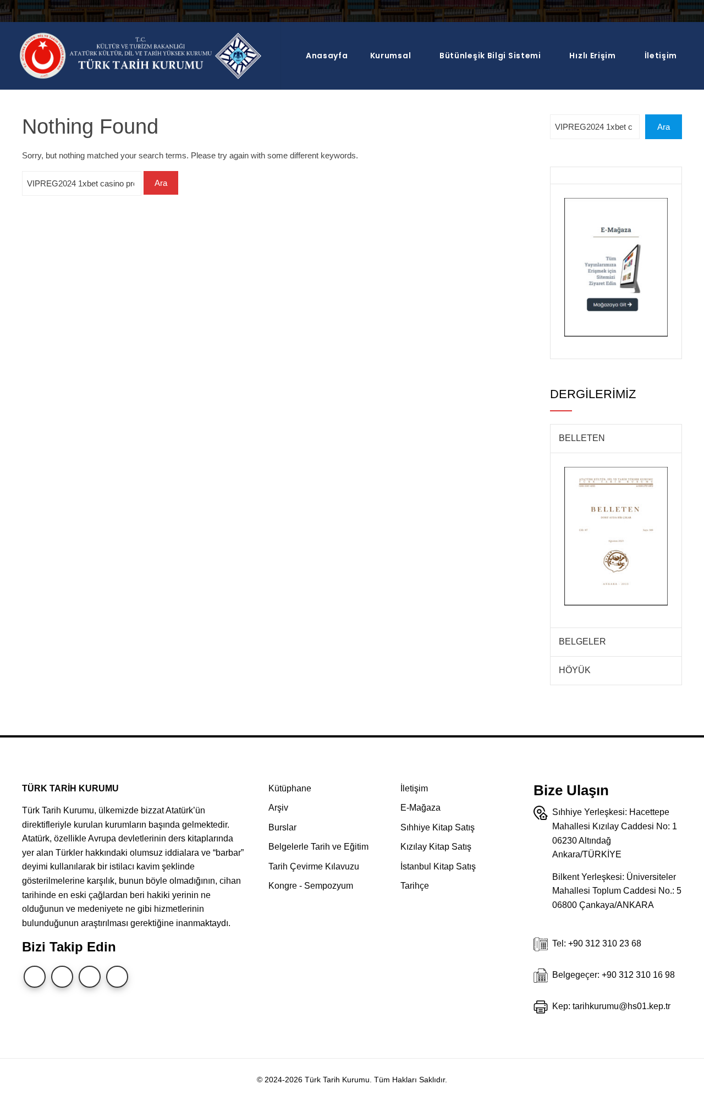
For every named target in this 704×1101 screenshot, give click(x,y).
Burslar (282, 827)
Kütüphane (289, 788)
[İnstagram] (62, 977)
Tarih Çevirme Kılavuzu (313, 866)
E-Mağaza (420, 807)
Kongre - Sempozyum (310, 885)
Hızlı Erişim (592, 55)
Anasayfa (327, 55)
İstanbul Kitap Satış (438, 866)
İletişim (661, 55)
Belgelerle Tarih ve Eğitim (318, 846)
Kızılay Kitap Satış (435, 846)
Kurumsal (390, 55)
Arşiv (278, 807)
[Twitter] (35, 977)
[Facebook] (117, 977)
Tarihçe (414, 885)
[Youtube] (90, 977)
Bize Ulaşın (571, 790)
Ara (663, 126)
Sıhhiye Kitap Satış (437, 827)
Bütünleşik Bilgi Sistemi (490, 55)
